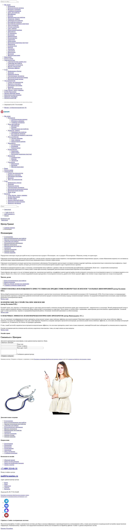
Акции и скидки (9, 464)
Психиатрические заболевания (13, 243)
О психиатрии (8, 236)
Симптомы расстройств (11, 241)
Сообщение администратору (25, 354)
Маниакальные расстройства (13, 246)
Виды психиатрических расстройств (15, 238)
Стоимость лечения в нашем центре (15, 285)
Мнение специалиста (10, 244)
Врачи (6, 482)
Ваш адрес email (22, 348)
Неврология (11, 44)
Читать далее (4, 299)
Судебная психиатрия (10, 453)
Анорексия (7, 248)
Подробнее (9, 528)
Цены (6, 484)
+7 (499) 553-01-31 (9, 468)
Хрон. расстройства (14, 12)
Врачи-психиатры (9, 282)
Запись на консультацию (11, 461)
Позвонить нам (5, 218)
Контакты (7, 489)
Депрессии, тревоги (14, 19)
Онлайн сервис (12, 198)
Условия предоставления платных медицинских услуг (14, 496)
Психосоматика (12, 38)
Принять (3, 528)
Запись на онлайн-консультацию (14, 463)
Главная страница (9, 227)
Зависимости (12, 31)
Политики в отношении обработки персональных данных (48, 359)
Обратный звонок (9, 460)
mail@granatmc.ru (9, 476)
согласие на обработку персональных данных (79, 359)
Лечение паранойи (9, 252)
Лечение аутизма (9, 251)
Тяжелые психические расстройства (15, 240)
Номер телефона (22, 346)
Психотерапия (8, 443)
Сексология (11, 50)
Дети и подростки (13, 25)
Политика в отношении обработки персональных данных (15, 495)
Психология (11, 6)
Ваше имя (20, 344)
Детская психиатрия (10, 249)
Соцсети (6, 487)
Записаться (4, 220)
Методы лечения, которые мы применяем (16, 284)
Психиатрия (7, 445)
